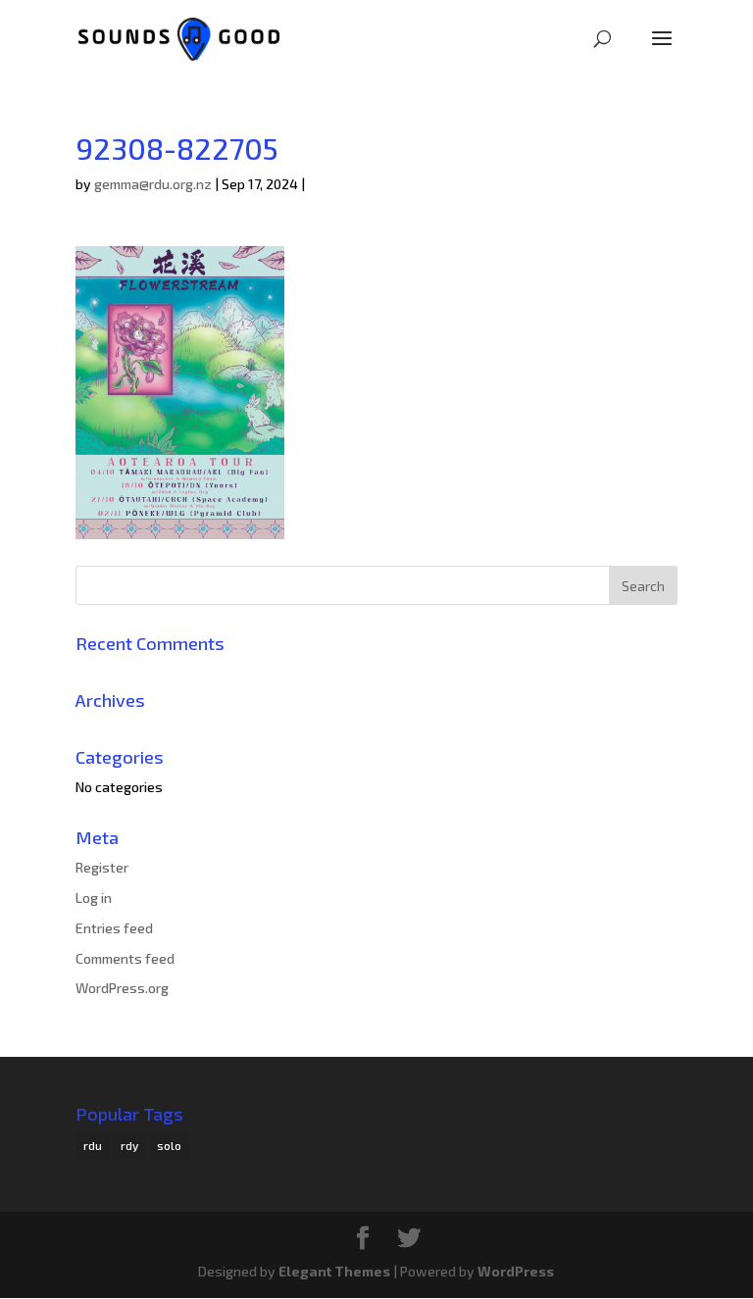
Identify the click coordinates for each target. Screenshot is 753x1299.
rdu (92, 1145)
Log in (93, 897)
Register (101, 867)
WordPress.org (122, 987)
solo (169, 1145)
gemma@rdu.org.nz (153, 183)
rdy (129, 1145)
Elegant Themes (334, 1271)
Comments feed (125, 958)
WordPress (515, 1271)
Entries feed (114, 928)
